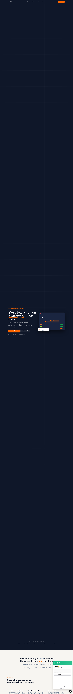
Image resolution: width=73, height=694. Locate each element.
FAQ (42, 1)
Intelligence (34, 1)
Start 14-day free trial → (14, 330)
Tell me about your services (58, 674)
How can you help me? (57, 672)
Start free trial (61, 1)
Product (28, 1)
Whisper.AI (63, 688)
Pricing (39, 1)
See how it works (25, 330)
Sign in (56, 1)
